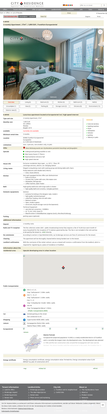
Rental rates (9, 398)
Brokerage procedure (37, 390)
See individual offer (10, 16)
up (25, 368)
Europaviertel (8, 329)
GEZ (44, 232)
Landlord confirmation (11, 242)
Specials (6, 152)
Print (69, 13)
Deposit (6, 224)
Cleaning (6, 239)
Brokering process (11, 395)
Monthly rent (8, 122)
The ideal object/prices (38, 392)
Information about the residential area (12, 249)
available (6, 131)
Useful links (60, 392)
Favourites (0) (102, 13)
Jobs (81, 9)
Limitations (7, 145)
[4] (103, 328)
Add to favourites (100, 31)
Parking (6, 216)
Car (4, 314)
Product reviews (87, 395)
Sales (90, 9)
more (26, 332)
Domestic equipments (11, 192)
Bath (5, 187)
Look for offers (10, 390)
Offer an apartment (38, 9)
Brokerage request (11, 392)
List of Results (17, 13)
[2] (50, 328)
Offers (5, 9)
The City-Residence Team (90, 390)
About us (101, 9)
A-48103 (6, 22)
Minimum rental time (10, 134)
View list (43, 16)
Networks (85, 398)
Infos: (5, 148)
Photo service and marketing (40, 398)
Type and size (8, 118)
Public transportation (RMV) (38, 311)
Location (32, 16)
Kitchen (6, 176)
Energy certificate (9, 360)
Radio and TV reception (11, 228)
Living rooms (7, 168)
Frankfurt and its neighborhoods (67, 390)
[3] (76, 328)
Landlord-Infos (56, 9)
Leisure (5, 323)
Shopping (6, 320)
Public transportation (10, 286)
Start (1, 13)
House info (7, 164)
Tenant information (19, 9)
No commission (8, 235)
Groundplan (23, 16)
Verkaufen (70, 9)
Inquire (87, 16)
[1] (24, 328)
